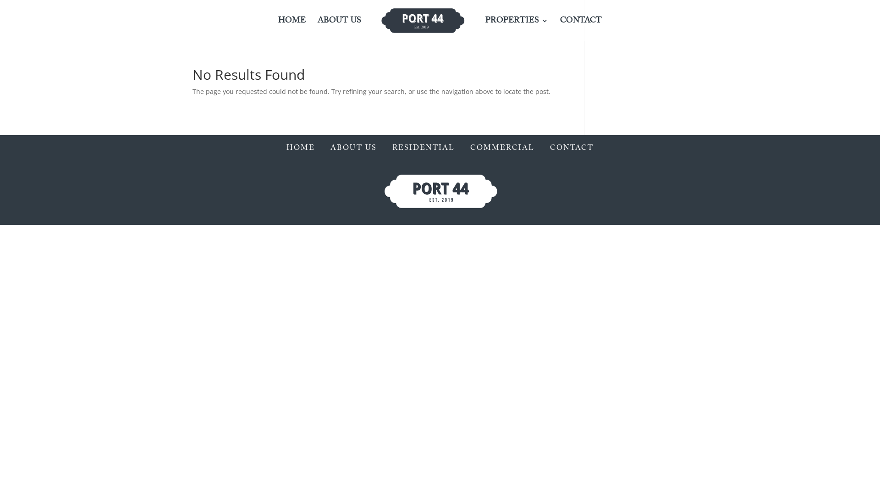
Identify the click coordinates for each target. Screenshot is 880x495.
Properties (512, 21)
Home (292, 21)
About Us (339, 21)
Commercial (502, 148)
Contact (581, 21)
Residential (423, 148)
